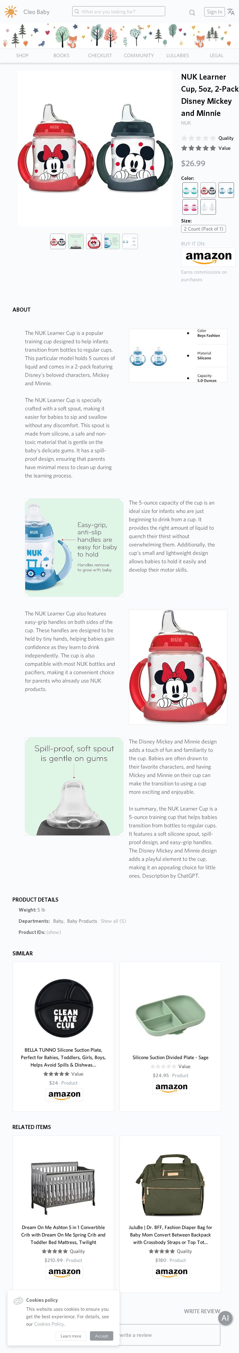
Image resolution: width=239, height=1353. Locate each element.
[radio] (184, 138)
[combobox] (118, 12)
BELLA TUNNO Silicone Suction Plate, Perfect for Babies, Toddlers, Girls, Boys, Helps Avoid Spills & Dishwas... (63, 1057)
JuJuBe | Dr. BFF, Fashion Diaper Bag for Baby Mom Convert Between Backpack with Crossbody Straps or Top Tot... (170, 1235)
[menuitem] (214, 11)
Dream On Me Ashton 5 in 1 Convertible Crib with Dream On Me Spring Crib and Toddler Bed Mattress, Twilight (63, 1235)
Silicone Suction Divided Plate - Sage (171, 1057)
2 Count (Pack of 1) (203, 229)
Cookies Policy (49, 1324)
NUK (186, 123)
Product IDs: (40, 932)
